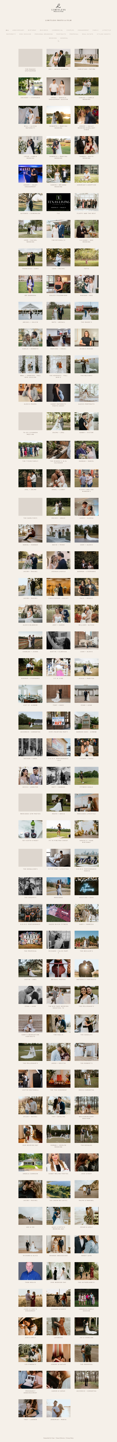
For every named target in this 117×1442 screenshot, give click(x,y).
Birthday (32, 30)
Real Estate (87, 34)
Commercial (57, 30)
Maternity (11, 34)
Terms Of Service (60, 1438)
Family (96, 30)
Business (44, 30)
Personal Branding (44, 34)
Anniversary (18, 30)
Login (21, 51)
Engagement (83, 30)
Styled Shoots (104, 34)
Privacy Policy (69, 1438)
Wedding (53, 38)
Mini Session (25, 34)
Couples (70, 30)
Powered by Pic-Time (49, 1438)
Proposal (74, 34)
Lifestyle (106, 30)
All (7, 30)
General (64, 38)
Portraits (61, 34)
